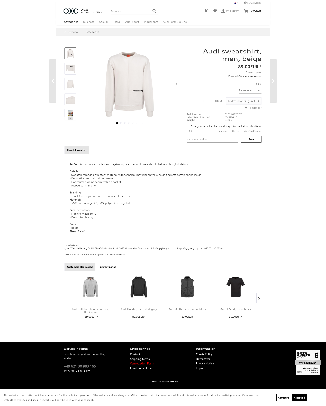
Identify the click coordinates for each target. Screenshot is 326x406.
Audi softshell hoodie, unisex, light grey (90, 310)
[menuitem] (134, 11)
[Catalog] (206, 11)
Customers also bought (80, 266)
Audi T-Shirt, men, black (235, 309)
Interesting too (107, 266)
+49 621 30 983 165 (80, 366)
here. (122, 254)
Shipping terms (140, 359)
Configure (283, 397)
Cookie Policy (204, 354)
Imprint (201, 368)
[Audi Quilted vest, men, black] (187, 287)
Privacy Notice (205, 363)
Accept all (299, 397)
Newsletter (203, 359)
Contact (135, 354)
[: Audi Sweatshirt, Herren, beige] (70, 53)
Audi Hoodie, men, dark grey (139, 309)
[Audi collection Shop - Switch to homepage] (72, 12)
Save (251, 139)
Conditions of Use (141, 368)
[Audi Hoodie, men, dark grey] (138, 287)
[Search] (154, 11)
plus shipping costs (252, 76)
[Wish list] (215, 11)
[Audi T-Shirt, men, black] (235, 287)
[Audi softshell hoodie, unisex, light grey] (90, 287)
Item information (76, 150)
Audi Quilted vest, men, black (187, 309)
